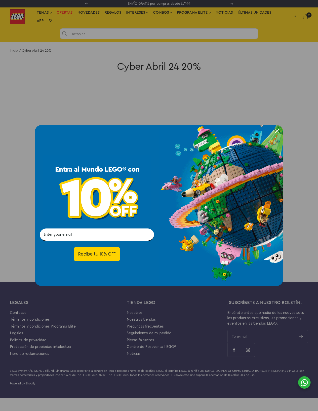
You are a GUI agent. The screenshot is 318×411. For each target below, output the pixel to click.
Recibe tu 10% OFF (97, 254)
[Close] (277, 131)
